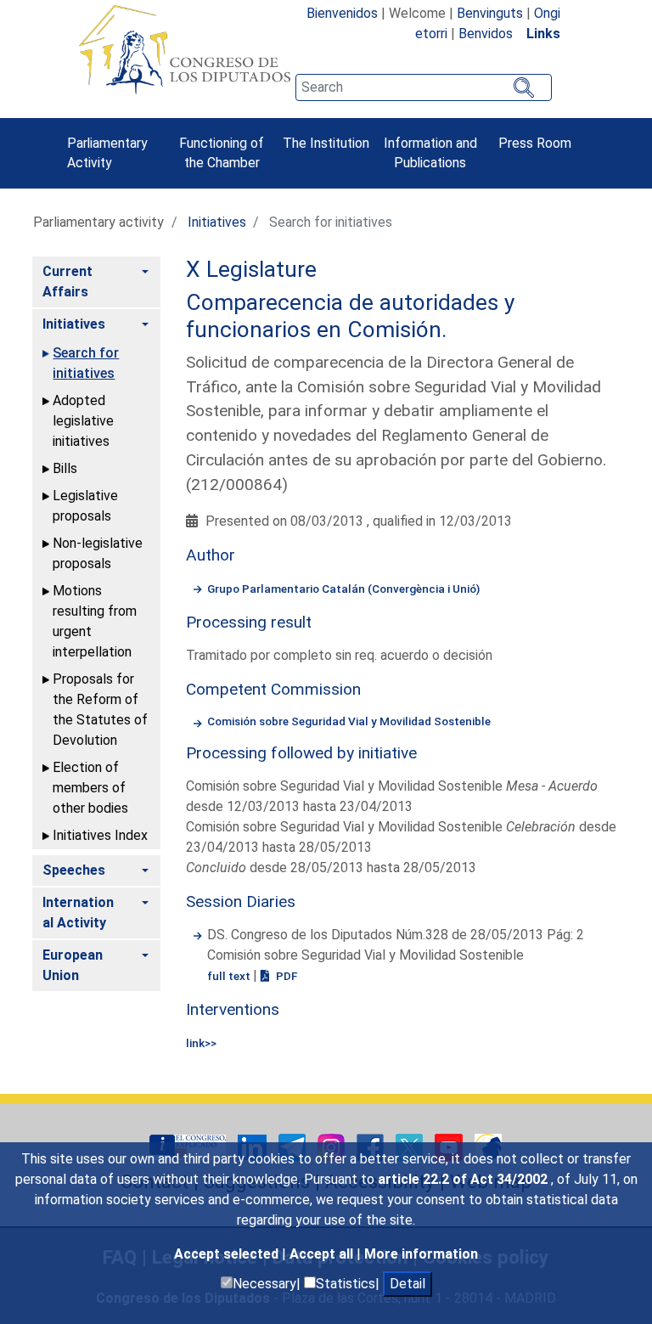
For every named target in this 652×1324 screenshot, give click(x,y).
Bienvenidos (342, 13)
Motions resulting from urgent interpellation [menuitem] (95, 621)
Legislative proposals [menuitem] (85, 505)
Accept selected (228, 1254)
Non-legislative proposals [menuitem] (98, 553)
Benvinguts (490, 13)
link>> (201, 1043)
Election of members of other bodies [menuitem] (90, 787)
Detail (407, 1284)
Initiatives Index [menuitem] (100, 835)
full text (230, 976)
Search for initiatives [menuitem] (86, 363)
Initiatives (217, 222)
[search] (423, 87)
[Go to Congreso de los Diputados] (184, 49)
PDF (285, 976)
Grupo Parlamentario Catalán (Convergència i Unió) (343, 588)
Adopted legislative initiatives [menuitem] (83, 420)
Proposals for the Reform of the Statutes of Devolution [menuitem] (100, 709)
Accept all (323, 1254)
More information (421, 1254)
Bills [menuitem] (65, 468)
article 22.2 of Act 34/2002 (464, 1179)
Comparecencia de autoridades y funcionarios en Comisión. (350, 316)
